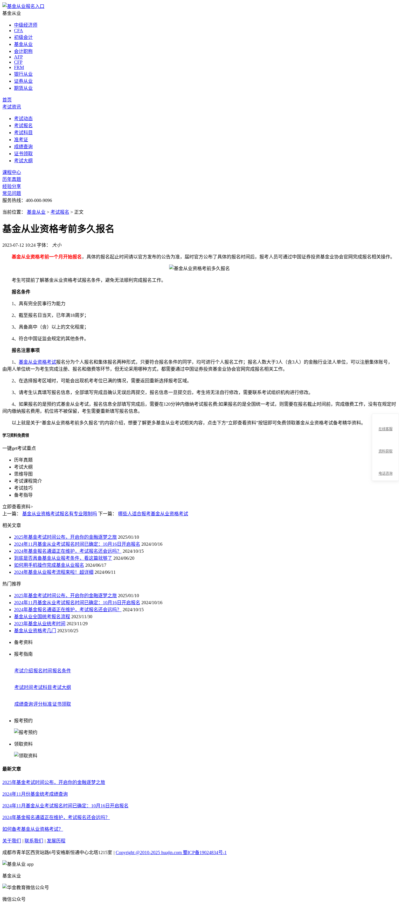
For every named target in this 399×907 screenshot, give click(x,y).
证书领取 (23, 153)
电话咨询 (386, 473)
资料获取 (386, 451)
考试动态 (23, 118)
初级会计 (23, 37)
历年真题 (11, 179)
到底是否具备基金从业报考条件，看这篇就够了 (63, 558)
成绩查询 (23, 146)
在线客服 (386, 429)
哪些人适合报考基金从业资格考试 (153, 513)
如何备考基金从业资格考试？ (32, 829)
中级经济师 (25, 25)
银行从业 (23, 74)
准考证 (21, 139)
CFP (18, 62)
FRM (19, 67)
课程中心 (11, 172)
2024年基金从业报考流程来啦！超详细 (53, 572)
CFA (18, 30)
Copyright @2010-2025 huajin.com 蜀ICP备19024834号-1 (171, 852)
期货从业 (23, 88)
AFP (18, 56)
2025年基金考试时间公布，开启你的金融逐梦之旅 (65, 537)
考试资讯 (11, 106)
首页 (7, 99)
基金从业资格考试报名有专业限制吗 (59, 513)
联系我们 (34, 840)
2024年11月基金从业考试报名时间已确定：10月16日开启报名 (77, 544)
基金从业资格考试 (37, 362)
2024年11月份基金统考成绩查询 (35, 794)
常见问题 (11, 193)
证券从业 (23, 81)
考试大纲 (23, 160)
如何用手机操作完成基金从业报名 (49, 565)
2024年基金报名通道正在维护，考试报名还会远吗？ (68, 551)
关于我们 (11, 840)
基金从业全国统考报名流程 (42, 616)
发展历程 (56, 840)
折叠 (369, 447)
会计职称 (23, 51)
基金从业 (23, 44)
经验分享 (11, 186)
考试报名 (23, 125)
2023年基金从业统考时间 (39, 623)
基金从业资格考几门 (35, 630)
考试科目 (23, 132)
